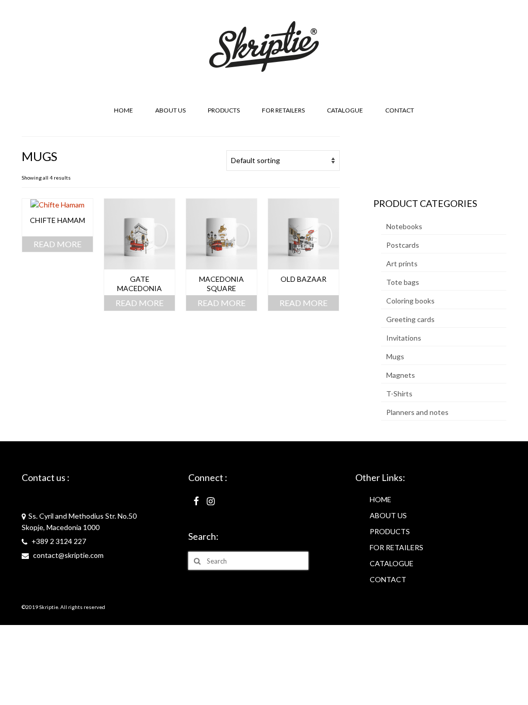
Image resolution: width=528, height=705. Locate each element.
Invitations (403, 337)
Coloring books (410, 300)
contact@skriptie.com (67, 555)
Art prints (402, 263)
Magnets (400, 375)
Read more (57, 244)
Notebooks (404, 226)
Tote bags (402, 282)
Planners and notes (417, 412)
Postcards (402, 245)
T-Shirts (399, 393)
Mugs (395, 356)
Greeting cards (410, 319)
